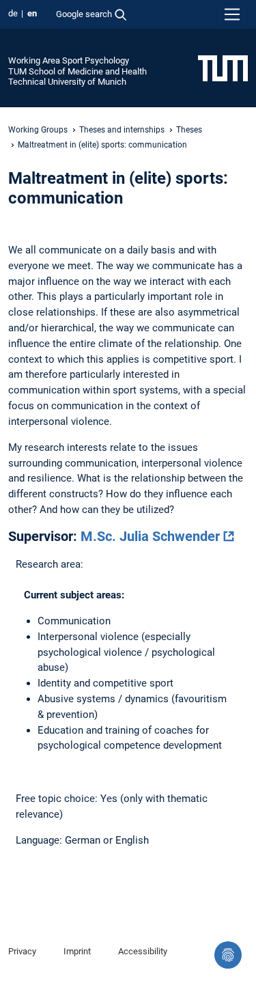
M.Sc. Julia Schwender (150, 536)
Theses (189, 130)
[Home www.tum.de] (223, 67)
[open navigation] (232, 14)
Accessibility (142, 951)
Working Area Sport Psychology (68, 60)
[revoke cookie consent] (228, 955)
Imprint (77, 951)
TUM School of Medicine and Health (77, 71)
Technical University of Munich (67, 82)
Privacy (22, 951)
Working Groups (38, 130)
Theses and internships (122, 130)
